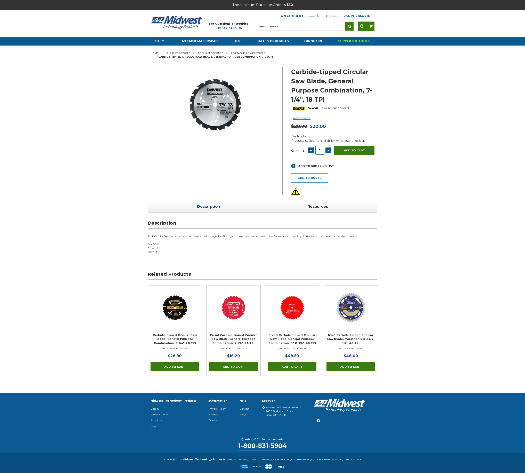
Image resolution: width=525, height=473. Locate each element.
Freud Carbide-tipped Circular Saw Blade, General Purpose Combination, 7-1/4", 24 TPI (233, 339)
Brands (213, 420)
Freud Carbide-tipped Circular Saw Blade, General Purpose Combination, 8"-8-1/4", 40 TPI (292, 339)
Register (365, 15)
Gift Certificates (292, 15)
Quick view (175, 307)
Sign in (349, 15)
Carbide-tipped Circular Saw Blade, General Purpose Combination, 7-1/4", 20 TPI (175, 339)
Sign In (155, 408)
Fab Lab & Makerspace (199, 41)
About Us (314, 15)
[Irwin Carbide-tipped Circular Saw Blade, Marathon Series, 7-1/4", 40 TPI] (350, 312)
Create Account (160, 414)
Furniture (313, 41)
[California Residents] (295, 191)
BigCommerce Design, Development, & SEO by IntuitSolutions (324, 459)
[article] (175, 331)
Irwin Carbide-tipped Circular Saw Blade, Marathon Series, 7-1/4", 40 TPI (351, 339)
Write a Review (301, 117)
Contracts (332, 15)
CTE (238, 41)
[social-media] (318, 421)
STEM (159, 41)
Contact (244, 408)
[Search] (349, 26)
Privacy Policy (217, 408)
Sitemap (214, 414)
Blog (153, 425)
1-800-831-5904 (228, 28)
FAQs (243, 414)
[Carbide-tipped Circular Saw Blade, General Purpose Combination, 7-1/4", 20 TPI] (174, 312)
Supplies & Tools (354, 41)
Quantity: (298, 150)
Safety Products (273, 41)
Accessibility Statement (271, 459)
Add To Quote (310, 177)
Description (208, 206)
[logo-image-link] (176, 22)
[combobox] (300, 26)
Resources (317, 206)
